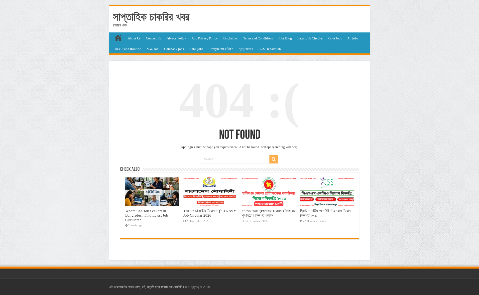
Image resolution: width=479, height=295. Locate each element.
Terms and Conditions (258, 38)
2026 (206, 287)
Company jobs (174, 49)
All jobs (352, 38)
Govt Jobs (335, 38)
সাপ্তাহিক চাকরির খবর (151, 17)
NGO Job (152, 49)
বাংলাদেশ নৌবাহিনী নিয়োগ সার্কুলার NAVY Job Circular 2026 (209, 213)
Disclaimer (230, 38)
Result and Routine (128, 49)
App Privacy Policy (205, 38)
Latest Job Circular (310, 38)
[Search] (273, 159)
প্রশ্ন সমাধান (246, 49)
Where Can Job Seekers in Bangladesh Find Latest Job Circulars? (146, 215)
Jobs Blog (285, 38)
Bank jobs (196, 49)
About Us (134, 38)
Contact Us (153, 38)
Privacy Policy (176, 38)
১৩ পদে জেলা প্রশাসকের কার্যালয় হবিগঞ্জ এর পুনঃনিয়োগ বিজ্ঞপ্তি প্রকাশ (268, 213)
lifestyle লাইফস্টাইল (221, 49)
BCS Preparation (269, 49)
